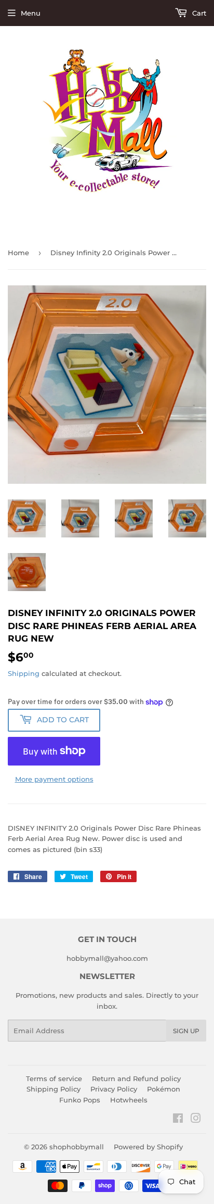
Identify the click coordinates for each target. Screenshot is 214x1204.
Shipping (23, 673)
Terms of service (54, 1078)
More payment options (54, 779)
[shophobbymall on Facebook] (177, 1119)
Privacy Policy (113, 1089)
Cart (198, 13)
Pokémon (163, 1089)
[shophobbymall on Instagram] (196, 1119)
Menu (31, 13)
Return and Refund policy (136, 1078)
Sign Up (186, 1031)
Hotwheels (129, 1100)
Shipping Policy (53, 1089)
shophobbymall (76, 1147)
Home (18, 252)
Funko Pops (79, 1100)
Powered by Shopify (148, 1147)
